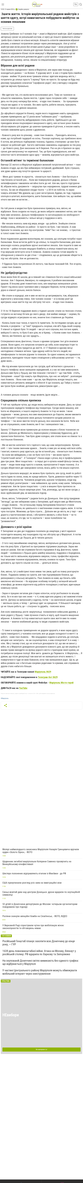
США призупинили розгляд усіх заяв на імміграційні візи (32, 882)
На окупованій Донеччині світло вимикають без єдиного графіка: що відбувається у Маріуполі (40, 962)
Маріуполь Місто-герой (61, 682)
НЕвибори (10, 1015)
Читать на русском (7, 28)
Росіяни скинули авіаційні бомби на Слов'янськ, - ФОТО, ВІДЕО (34, 916)
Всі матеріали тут (41, 1049)
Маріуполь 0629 (43, 671)
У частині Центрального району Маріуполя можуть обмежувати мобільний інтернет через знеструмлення (39, 972)
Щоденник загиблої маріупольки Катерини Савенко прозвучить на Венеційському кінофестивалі (36, 863)
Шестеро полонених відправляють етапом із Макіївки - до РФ (34, 873)
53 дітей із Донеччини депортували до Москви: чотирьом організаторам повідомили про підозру (39, 905)
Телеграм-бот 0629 (48, 677)
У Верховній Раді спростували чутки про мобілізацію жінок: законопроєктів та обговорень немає (33, 927)
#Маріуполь (5, 698)
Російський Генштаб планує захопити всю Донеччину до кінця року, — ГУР (38, 942)
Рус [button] (75, 4)
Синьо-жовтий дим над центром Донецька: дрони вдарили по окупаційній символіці (41, 893)
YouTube (23, 688)
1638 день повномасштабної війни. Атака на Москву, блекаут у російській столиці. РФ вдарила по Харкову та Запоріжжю (39, 952)
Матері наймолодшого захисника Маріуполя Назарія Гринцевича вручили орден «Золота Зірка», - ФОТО (40, 851)
